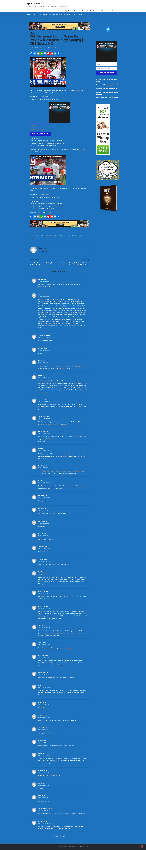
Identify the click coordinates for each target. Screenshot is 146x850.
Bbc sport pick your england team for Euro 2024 (107, 93)
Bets (37, 235)
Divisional (49, 235)
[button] (43, 252)
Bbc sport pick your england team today (106, 80)
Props (68, 235)
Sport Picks (33, 3)
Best (32, 235)
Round (74, 235)
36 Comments (52, 47)
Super (32, 239)
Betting (42, 235)
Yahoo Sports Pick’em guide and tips (107, 97)
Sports (32, 32)
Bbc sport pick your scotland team (106, 88)
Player (55, 235)
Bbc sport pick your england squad (107, 85)
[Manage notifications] (142, 846)
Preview (62, 235)
